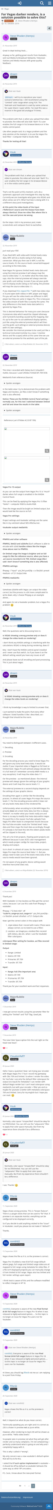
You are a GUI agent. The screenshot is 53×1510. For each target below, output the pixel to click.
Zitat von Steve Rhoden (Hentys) (22, 1347)
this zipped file (23, 291)
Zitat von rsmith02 (16, 1403)
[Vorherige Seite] (20, 1486)
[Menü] (49, 3)
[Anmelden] (19, 3)
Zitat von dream (15, 169)
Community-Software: (26, 1506)
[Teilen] (49, 28)
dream (10, 97)
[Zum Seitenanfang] (49, 1506)
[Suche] (42, 3)
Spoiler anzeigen (13, 383)
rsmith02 (6, 1309)
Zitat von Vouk (14, 91)
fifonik (26, 1372)
